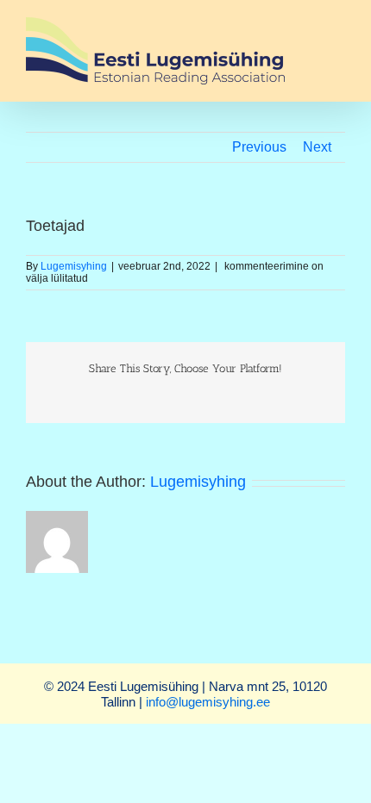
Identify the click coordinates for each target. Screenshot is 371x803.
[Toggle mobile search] (338, 44)
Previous (259, 147)
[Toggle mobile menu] (338, 26)
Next (317, 147)
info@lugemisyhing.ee (208, 701)
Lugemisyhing (74, 266)
